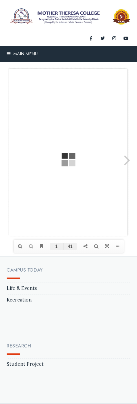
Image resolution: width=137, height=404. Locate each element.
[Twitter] (102, 38)
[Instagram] (114, 38)
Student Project (25, 364)
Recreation (19, 300)
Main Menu (25, 54)
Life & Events (22, 288)
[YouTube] (125, 38)
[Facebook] (90, 38)
